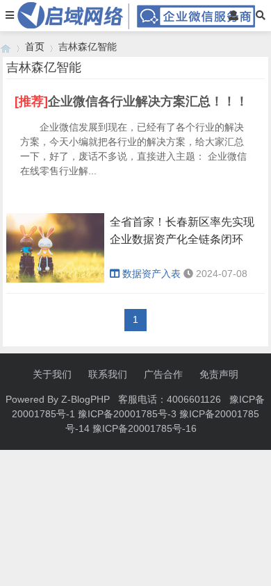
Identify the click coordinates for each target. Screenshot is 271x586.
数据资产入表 (151, 273)
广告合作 (163, 374)
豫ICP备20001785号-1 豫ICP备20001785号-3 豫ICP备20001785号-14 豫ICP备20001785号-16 (138, 414)
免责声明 (218, 374)
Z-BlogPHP (85, 399)
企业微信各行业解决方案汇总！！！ (148, 101)
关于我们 (52, 374)
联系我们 (107, 374)
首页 (34, 46)
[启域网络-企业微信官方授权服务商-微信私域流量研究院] (5, 47)
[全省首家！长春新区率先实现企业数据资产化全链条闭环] (55, 279)
